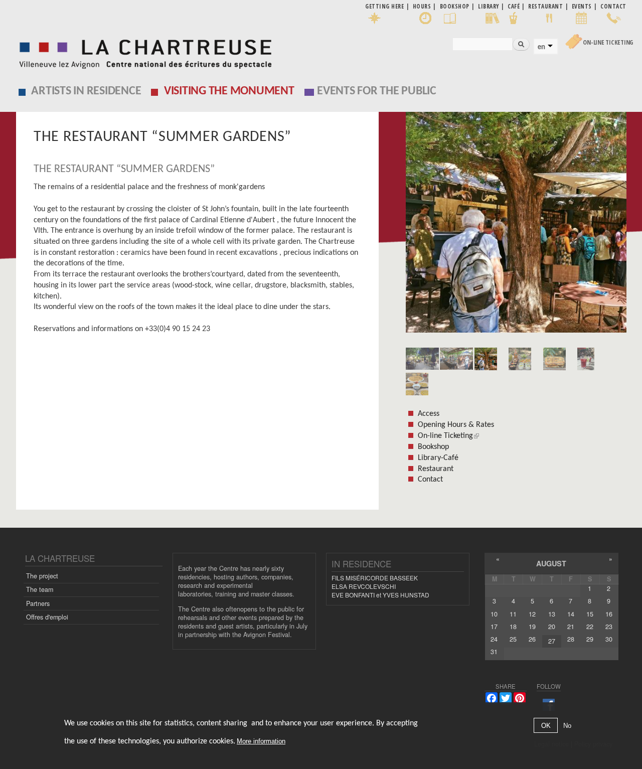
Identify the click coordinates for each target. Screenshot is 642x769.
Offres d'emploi (47, 617)
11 (513, 614)
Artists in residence (86, 91)
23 (608, 626)
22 (589, 626)
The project (42, 575)
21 (570, 626)
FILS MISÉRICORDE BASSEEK (375, 577)
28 (570, 639)
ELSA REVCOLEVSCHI (364, 586)
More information (261, 741)
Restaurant (435, 469)
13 (551, 614)
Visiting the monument (229, 91)
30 (608, 639)
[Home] (143, 51)
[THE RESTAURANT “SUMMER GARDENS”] (516, 226)
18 (513, 626)
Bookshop (433, 447)
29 (589, 639)
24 (494, 639)
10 (494, 614)
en (541, 46)
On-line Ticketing (608, 42)
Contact (430, 480)
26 (532, 639)
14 (570, 614)
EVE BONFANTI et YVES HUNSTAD (380, 594)
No (567, 725)
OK (546, 725)
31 (494, 651)
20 (551, 626)
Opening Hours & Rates (456, 425)
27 (551, 641)
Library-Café (438, 458)
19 (532, 626)
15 (589, 614)
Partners (38, 603)
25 (513, 639)
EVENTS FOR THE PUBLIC (376, 91)
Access (428, 414)
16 (608, 614)
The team (39, 589)
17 (494, 626)
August (551, 563)
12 (532, 614)
